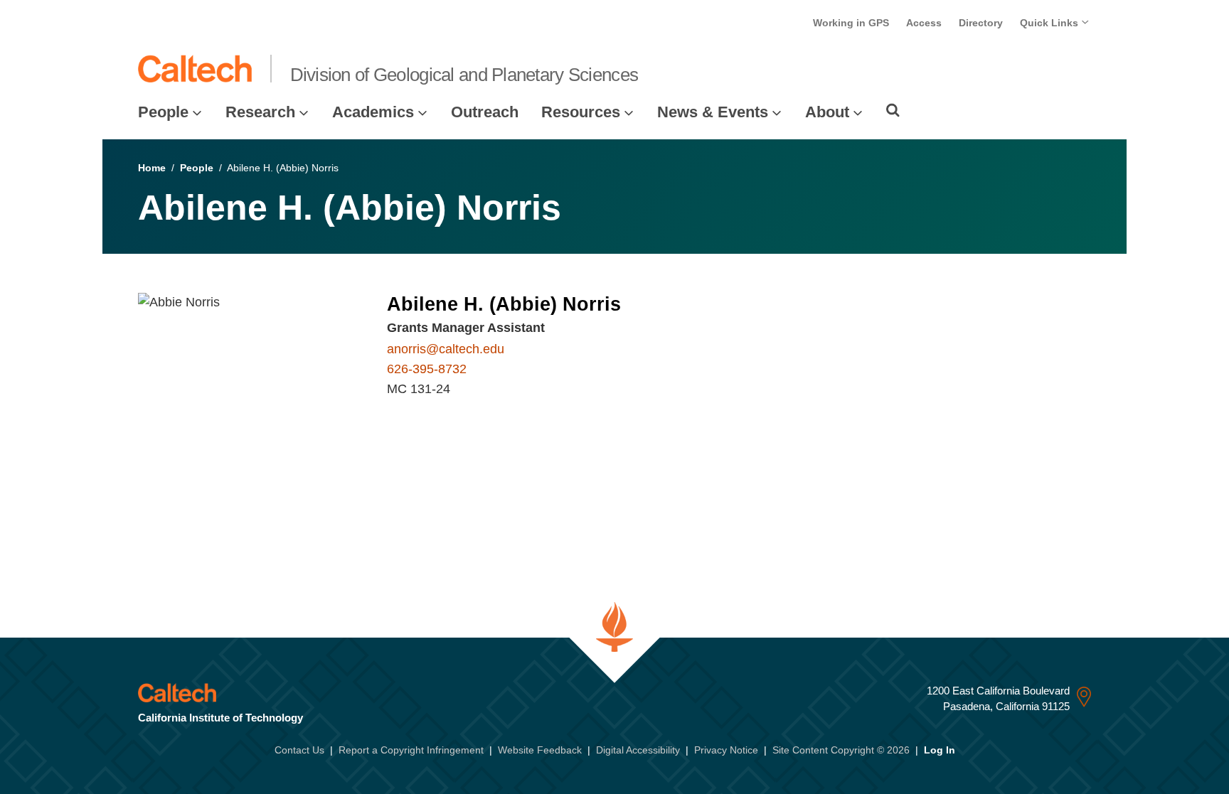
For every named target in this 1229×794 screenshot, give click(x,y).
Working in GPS (851, 22)
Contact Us (299, 750)
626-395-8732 (427, 369)
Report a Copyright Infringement (411, 750)
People (163, 112)
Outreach (484, 112)
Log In (939, 750)
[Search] (893, 110)
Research (260, 112)
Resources (580, 112)
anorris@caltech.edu (445, 349)
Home (152, 167)
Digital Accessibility (638, 750)
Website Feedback (540, 750)
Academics (373, 112)
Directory (981, 22)
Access (924, 22)
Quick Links (1050, 22)
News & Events (712, 112)
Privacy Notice (726, 750)
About (827, 112)
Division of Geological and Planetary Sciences (464, 74)
